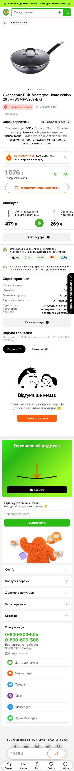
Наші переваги (15, 604)
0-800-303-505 (21, 634)
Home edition (20, 22)
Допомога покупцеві (19, 592)
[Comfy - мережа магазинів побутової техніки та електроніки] (6, 12)
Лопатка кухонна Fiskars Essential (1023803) (26, 213)
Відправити (37, 523)
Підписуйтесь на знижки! (21, 503)
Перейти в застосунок (71, 295)
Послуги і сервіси (17, 581)
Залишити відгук (37, 418)
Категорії (11, 616)
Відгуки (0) (14, 349)
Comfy (9, 569)
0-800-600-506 (21, 640)
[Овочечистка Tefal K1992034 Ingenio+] (54, 213)
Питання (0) (40, 349)
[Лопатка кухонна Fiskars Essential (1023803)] (8, 213)
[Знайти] (67, 12)
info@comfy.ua (18, 653)
